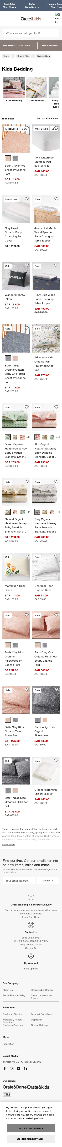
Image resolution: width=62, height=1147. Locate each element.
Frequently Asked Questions (12, 1021)
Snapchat (25, 1069)
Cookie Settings (39, 1025)
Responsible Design (42, 990)
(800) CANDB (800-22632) (33, 941)
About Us (8, 990)
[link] (13, 18)
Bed (46, 835)
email (37, 937)
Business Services (13, 1025)
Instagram (12, 1069)
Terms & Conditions (41, 1014)
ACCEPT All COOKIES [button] (31, 1128)
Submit (48, 880)
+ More (30, 437)
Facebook (5, 1069)
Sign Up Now (31, 968)
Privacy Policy (9, 871)
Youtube (19, 1069)
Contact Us (31, 932)
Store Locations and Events (42, 997)
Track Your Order (31, 917)
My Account (31, 963)
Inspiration (36, 1019)
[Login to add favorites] (27, 128)
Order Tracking (19, 904)
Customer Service (12, 1014)
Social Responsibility (14, 995)
